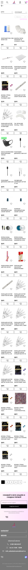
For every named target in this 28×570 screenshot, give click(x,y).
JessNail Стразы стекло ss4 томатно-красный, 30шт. (7, 437)
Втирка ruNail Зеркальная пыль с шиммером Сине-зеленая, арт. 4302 (20, 238)
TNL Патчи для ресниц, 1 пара (18, 124)
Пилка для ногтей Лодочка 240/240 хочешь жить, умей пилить (20, 324)
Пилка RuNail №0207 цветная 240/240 (7, 266)
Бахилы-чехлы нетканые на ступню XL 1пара (19, 39)
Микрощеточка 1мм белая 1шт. (7, 38)
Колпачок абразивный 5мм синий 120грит (19, 210)
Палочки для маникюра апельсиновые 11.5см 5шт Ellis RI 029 (19, 267)
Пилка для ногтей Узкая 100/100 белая (7, 67)
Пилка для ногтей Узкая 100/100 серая (7, 294)
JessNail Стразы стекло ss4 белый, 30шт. (6, 466)
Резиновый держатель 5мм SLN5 (7, 181)
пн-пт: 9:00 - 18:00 (15, 548)
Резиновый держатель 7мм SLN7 (20, 152)
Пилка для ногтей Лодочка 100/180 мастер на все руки (7, 381)
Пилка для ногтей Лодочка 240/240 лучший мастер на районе (20, 352)
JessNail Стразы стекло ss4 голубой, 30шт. (20, 437)
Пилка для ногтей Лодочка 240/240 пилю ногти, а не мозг (6, 352)
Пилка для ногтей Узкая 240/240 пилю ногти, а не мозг (7, 324)
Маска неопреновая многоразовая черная (7, 153)
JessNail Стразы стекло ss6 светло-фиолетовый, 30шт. (20, 381)
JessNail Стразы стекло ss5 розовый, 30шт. (6, 96)
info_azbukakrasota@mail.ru (16, 551)
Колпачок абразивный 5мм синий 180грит (6, 210)
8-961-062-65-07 (15, 544)
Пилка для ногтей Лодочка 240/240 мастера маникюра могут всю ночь (20, 295)
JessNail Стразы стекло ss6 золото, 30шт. (7, 409)
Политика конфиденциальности (14, 566)
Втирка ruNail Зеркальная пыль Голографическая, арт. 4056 (6, 238)
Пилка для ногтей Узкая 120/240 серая (20, 95)
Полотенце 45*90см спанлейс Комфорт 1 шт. (20, 68)
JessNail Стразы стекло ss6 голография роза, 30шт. (19, 409)
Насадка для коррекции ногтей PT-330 (20, 182)
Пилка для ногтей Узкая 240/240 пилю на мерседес (7, 125)
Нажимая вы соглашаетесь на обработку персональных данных (14, 512)
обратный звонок (14, 541)
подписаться (14, 506)
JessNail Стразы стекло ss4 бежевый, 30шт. (20, 466)
